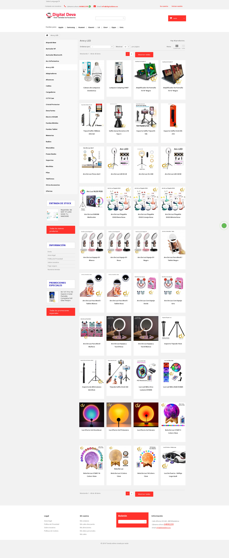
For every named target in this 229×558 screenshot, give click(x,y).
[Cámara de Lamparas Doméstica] (91, 72)
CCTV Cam (50, 98)
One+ (105, 27)
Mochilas (49, 166)
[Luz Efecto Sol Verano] (146, 414)
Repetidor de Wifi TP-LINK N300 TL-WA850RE (66, 213)
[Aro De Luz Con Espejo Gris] (173, 285)
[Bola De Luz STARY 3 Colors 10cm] (173, 414)
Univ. (122, 27)
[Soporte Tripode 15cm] (173, 328)
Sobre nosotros (53, 262)
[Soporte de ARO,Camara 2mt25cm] (91, 371)
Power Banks (51, 154)
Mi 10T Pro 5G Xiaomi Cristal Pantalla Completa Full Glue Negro (67, 296)
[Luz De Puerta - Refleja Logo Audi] (173, 458)
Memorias (50, 135)
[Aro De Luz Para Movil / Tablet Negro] (173, 242)
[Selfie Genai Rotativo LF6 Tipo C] (119, 115)
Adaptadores (51, 73)
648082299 (169, 524)
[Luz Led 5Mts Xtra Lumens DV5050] (146, 371)
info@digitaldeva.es (163, 528)
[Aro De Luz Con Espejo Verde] (146, 285)
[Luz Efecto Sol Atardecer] (91, 414)
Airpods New (51, 42)
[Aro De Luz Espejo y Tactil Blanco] (146, 328)
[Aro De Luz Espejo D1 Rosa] (119, 242)
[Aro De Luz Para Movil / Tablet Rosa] (119, 285)
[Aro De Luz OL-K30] (146, 158)
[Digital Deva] (61, 15)
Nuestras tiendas (54, 269)
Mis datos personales (87, 531)
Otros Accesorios (53, 185)
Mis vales (83, 534)
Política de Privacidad (55, 259)
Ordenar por (85, 46)
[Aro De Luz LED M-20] (119, 158)
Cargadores (50, 92)
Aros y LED (50, 67)
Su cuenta (164, 6)
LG (99, 27)
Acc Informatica (52, 61)
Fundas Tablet (51, 129)
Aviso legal (51, 255)
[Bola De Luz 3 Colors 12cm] (119, 458)
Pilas (48, 172)
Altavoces (50, 80)
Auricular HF (51, 49)
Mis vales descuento (87, 524)
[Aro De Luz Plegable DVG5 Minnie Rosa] (173, 199)
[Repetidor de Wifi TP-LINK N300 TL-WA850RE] (52, 215)
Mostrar (119, 46)
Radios (48, 142)
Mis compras (84, 521)
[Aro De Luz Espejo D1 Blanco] (91, 242)
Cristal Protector (53, 104)
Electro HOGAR (52, 117)
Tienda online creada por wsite (117, 543)
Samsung (71, 27)
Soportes (49, 160)
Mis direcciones (85, 527)
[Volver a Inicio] (47, 35)
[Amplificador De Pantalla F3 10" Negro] (146, 72)
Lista (183, 48)
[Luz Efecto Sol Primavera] (119, 414)
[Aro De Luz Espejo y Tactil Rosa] (119, 328)
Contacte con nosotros (53, 6)
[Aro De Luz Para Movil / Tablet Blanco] (91, 285)
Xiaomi (91, 27)
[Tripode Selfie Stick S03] (119, 371)
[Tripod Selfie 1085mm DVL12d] (91, 115)
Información (57, 245)
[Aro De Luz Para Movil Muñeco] (91, 328)
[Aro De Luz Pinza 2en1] (91, 158)
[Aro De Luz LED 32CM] (173, 158)
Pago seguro (52, 266)
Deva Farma (50, 111)
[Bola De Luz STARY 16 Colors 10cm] (91, 458)
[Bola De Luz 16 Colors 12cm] (146, 458)
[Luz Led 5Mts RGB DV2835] (173, 371)
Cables (48, 86)
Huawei (81, 27)
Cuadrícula (176, 48)
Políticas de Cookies (51, 531)
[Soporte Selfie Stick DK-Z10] (173, 115)
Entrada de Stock (60, 203)
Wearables (50, 148)
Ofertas (49, 191)
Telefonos (50, 179)
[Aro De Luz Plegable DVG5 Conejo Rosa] (146, 199)
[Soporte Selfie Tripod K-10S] (146, 115)
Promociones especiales (57, 284)
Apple (60, 27)
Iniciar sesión (177, 6)
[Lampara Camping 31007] (119, 72)
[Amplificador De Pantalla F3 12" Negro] (173, 72)
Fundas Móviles (52, 123)
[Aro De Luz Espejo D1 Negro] (146, 242)
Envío (50, 252)
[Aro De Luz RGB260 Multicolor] (91, 199)
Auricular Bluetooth (54, 55)
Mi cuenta (84, 516)
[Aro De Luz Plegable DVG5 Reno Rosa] (119, 199)
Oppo (114, 27)
